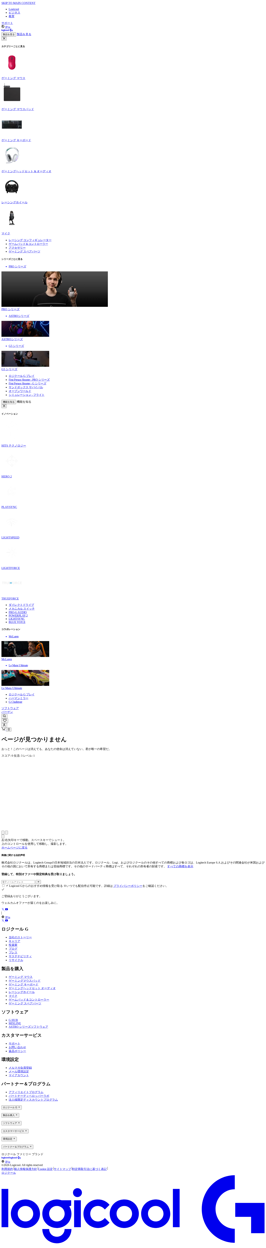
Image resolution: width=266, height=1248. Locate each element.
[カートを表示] (3, 729)
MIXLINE (15, 1023)
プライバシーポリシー (127, 885)
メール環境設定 (19, 1071)
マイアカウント (19, 1075)
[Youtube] (6, 909)
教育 (11, 16)
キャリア (14, 941)
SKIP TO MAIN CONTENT (18, 3)
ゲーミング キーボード (23, 984)
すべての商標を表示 (180, 866)
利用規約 (7, 1169)
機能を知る (9, 402)
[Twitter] (3, 909)
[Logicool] (5, 1158)
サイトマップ (62, 1169)
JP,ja (7, 27)
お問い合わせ (17, 1047)
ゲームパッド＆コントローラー (29, 999)
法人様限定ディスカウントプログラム (33, 1099)
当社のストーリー (20, 937)
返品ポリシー (17, 1051)
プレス (13, 952)
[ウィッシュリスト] (4, 721)
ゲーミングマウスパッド (25, 980)
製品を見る (9, 34)
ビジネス (14, 12)
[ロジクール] (7, 30)
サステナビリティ (20, 956)
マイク (13, 995)
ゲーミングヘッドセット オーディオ (32, 988)
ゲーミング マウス (21, 976)
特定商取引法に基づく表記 (89, 1169)
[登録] (38, 882)
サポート (7, 23)
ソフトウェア (10, 708)
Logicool (14, 9)
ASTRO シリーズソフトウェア (28, 1026)
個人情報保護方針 (25, 1169)
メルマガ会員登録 (20, 1067)
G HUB (13, 1020)
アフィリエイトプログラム (26, 1092)
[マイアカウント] (4, 725)
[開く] (8, 730)
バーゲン (7, 711)
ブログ (13, 948)
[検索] (4, 716)
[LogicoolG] (15, 1158)
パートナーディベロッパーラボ (29, 1095)
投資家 (13, 944)
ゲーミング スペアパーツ (25, 1003)
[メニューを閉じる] (4, 39)
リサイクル (16, 960)
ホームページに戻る (14, 847)
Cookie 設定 (45, 1169)
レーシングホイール (22, 992)
